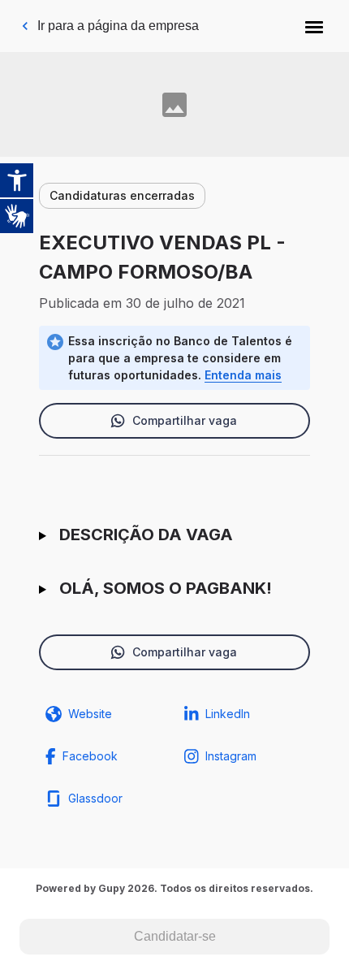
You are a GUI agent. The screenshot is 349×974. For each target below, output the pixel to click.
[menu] (314, 26)
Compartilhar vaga (184, 420)
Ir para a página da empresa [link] (118, 25)
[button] (314, 26)
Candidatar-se (175, 936)
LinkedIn (227, 714)
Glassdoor (95, 798)
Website (90, 714)
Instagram (230, 756)
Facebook (90, 756)
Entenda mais (243, 375)
